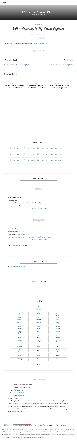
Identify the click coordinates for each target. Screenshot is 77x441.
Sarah (57, 355)
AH (14, 395)
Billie (57, 318)
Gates (19, 332)
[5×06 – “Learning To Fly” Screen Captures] (37, 51)
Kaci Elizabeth (20, 393)
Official (33, 208)
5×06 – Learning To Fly (41, 44)
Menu (5, 3)
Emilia (19, 327)
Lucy (58, 336)
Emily (38, 327)
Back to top (51, 425)
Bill (38, 318)
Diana (57, 323)
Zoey (38, 364)
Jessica (57, 332)
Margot (38, 341)
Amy (38, 314)
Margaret (19, 341)
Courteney (38, 323)
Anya (57, 314)
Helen (38, 332)
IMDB (45, 208)
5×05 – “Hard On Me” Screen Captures (17, 65)
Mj (38, 350)
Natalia (58, 350)
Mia (19, 350)
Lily (38, 336)
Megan (57, 345)
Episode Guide (21, 234)
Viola (38, 359)
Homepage (61, 425)
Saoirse (19, 355)
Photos (39, 208)
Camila (19, 323)
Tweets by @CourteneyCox (17, 266)
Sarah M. (38, 355)
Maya (38, 345)
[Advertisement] (38, 116)
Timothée (19, 359)
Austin (19, 318)
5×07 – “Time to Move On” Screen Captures (58, 65)
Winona (57, 359)
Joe (19, 336)
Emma (58, 327)
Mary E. (57, 341)
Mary (19, 345)
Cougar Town (38, 24)
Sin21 (42, 425)
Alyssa (19, 314)
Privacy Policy (20, 395)
